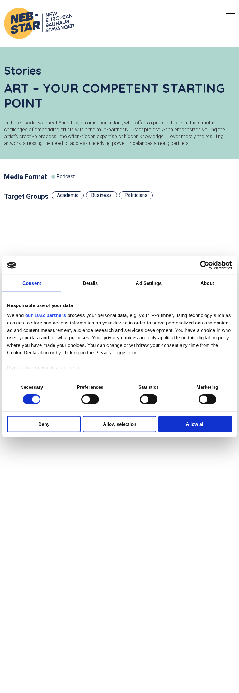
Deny (43, 424)
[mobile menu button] (230, 16)
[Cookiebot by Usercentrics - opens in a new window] (204, 265)
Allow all (195, 424)
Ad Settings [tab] (149, 283)
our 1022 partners (45, 315)
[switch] (90, 399)
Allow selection (119, 424)
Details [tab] (90, 283)
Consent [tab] (31, 283)
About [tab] (207, 283)
